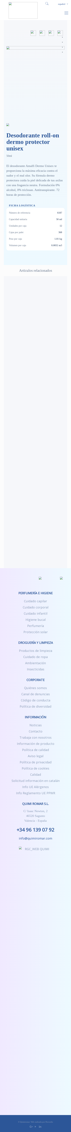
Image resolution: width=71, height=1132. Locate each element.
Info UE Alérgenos (35, 787)
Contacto (35, 731)
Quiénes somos (35, 688)
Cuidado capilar (35, 601)
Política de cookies (35, 768)
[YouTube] (35, 1126)
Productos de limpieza (35, 651)
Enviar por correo (51, 33)
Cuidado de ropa (35, 657)
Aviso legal (35, 756)
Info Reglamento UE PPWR (35, 793)
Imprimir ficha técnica (42, 33)
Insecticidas (35, 669)
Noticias (35, 725)
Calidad (35, 774)
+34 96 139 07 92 (35, 829)
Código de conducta (35, 700)
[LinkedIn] (40, 1126)
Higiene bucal (36, 620)
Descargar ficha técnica (33, 33)
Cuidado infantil (35, 613)
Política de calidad (35, 750)
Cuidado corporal (35, 607)
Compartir (60, 33)
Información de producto (35, 744)
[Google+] (31, 1126)
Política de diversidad (35, 706)
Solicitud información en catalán (36, 781)
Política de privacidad (36, 762)
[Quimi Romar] (23, 10)
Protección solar (35, 632)
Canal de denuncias (35, 694)
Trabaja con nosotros (35, 737)
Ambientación (35, 663)
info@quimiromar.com (35, 838)
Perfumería (35, 626)
